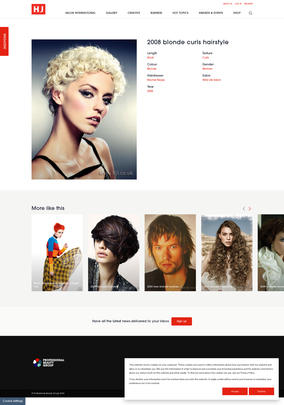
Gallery (111, 13)
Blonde (151, 69)
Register (248, 4)
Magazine (4, 41)
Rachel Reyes (156, 80)
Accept (235, 391)
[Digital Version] (2, 20)
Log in (238, 4)
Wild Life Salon (211, 80)
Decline (261, 391)
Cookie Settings (13, 401)
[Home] (38, 9)
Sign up (182, 321)
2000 (150, 91)
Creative (134, 13)
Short (150, 57)
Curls (205, 57)
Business (156, 13)
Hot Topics (180, 13)
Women (207, 69)
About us (227, 4)
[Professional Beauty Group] (49, 363)
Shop (237, 13)
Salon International (80, 13)
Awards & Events (211, 13)
